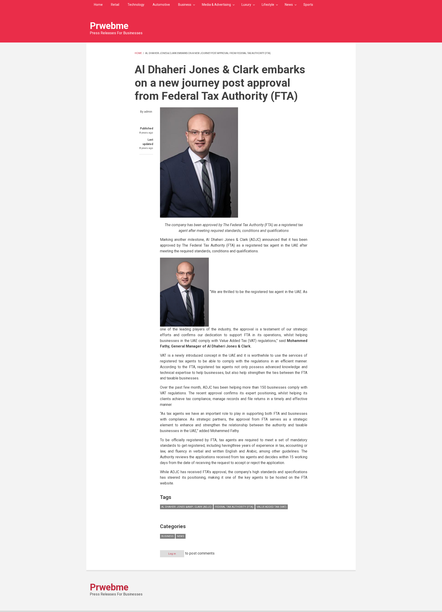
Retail (115, 4)
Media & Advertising (216, 4)
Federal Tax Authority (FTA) (234, 506)
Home (98, 4)
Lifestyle (268, 4)
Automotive (161, 4)
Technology (136, 4)
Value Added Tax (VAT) (271, 506)
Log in (172, 553)
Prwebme (109, 25)
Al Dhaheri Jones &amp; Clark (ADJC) (186, 506)
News (289, 4)
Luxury (246, 4)
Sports (308, 4)
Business (184, 4)
